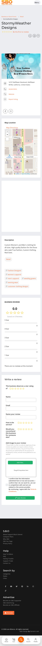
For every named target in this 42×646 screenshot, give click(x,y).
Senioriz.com (34, 631)
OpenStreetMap (25, 174)
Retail (21, 16)
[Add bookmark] (38, 36)
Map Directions (12, 128)
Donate (10, 613)
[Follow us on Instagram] (10, 111)
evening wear (12, 282)
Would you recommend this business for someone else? (11, 433)
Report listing (13, 99)
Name (8, 397)
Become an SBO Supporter (12, 601)
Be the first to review (21, 32)
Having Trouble (8, 559)
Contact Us (6, 563)
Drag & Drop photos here (21, 470)
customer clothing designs (17, 286)
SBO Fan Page (7, 541)
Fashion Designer (14, 270)
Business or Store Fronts (9, 16)
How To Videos (8, 554)
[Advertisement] (21, 206)
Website (11, 94)
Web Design (24, 631)
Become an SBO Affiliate (11, 605)
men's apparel (13, 278)
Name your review (13, 414)
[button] (21, 150)
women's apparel (14, 274)
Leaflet (17, 174)
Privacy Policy (7, 543)
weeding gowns (30, 278)
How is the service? (10, 424)
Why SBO (6, 539)
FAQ (4, 556)
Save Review (21, 498)
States (5, 576)
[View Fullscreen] (7, 139)
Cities (5, 578)
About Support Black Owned (12, 534)
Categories (6, 574)
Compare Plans (8, 537)
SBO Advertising (8, 603)
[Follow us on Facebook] (5, 111)
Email (8, 405)
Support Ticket (8, 561)
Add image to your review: (16, 443)
